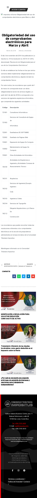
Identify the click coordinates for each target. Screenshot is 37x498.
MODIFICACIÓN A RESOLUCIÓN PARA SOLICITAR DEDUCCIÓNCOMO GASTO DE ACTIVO (15, 316)
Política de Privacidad (15, 481)
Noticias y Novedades (25, 50)
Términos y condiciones (16, 479)
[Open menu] (8, 7)
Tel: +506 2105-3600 (19, 423)
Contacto (27, 481)
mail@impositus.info (21, 426)
